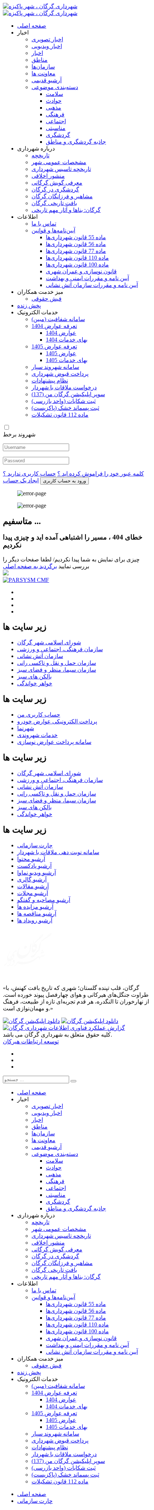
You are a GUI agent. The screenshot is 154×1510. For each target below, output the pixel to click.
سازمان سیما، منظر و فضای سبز (56, 670)
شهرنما (25, 728)
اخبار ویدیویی (47, 46)
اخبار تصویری (47, 39)
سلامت (54, 94)
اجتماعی (56, 121)
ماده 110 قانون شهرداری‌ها (77, 258)
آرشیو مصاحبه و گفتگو (43, 900)
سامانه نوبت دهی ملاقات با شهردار (58, 852)
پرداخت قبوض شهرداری (60, 374)
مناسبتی (56, 128)
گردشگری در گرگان (55, 189)
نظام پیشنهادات (50, 381)
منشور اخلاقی (48, 176)
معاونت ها (44, 73)
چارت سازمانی (35, 845)
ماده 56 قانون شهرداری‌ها (76, 244)
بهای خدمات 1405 (66, 360)
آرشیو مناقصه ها (36, 914)
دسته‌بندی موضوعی (55, 87)
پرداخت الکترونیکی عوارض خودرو (57, 721)
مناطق (40, 60)
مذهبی (53, 108)
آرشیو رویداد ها (34, 920)
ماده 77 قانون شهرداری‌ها (76, 251)
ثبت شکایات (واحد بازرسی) (64, 401)
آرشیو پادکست (34, 866)
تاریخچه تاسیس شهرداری (61, 169)
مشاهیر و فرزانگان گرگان (62, 196)
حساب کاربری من (38, 715)
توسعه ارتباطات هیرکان (31, 1041)
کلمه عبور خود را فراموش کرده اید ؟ (100, 474)
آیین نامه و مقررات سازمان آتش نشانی (92, 285)
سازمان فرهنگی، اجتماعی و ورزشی (60, 649)
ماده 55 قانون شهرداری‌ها (76, 237)
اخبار (37, 53)
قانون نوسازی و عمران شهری (81, 271)
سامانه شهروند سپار (55, 367)
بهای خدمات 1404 (66, 340)
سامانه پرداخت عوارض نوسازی (54, 742)
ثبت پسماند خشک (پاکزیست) (65, 408)
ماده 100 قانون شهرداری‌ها (77, 264)
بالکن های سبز (34, 676)
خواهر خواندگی (34, 683)
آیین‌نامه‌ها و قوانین (53, 230)
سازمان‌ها (43, 67)
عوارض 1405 (61, 353)
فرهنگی (55, 114)
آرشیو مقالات (33, 886)
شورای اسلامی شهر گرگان (49, 642)
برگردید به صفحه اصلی (30, 566)
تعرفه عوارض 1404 (54, 326)
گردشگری (58, 135)
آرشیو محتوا (31, 859)
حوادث (54, 101)
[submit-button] (73, 1081)
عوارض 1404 (61, 333)
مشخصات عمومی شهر (59, 162)
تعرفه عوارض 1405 (54, 346)
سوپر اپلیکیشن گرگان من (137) (68, 394)
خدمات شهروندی (37, 735)
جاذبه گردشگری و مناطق (76, 142)
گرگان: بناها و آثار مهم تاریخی (66, 210)
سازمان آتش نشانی (40, 656)
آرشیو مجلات (32, 893)
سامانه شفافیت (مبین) (58, 319)
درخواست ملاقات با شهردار (64, 387)
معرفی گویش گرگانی (57, 183)
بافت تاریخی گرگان (54, 203)
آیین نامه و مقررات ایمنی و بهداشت (87, 278)
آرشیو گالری (32, 879)
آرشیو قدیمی (47, 80)
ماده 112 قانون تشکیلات (60, 415)
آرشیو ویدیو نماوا (36, 873)
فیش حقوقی (47, 299)
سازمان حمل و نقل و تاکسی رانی (56, 663)
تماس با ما (44, 224)
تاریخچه (40, 155)
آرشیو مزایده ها (35, 907)
